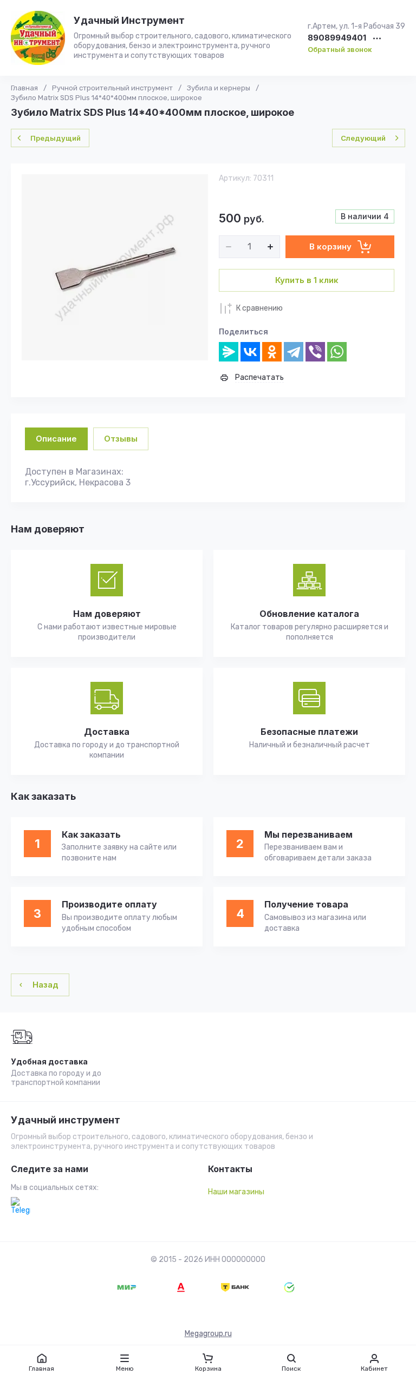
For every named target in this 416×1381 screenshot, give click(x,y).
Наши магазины (236, 1191)
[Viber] (315, 351)
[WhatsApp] (337, 351)
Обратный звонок (340, 49)
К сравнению (259, 308)
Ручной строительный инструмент (112, 88)
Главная (24, 88)
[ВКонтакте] (250, 351)
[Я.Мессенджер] (228, 351)
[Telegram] (293, 351)
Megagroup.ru (208, 1333)
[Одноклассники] (272, 351)
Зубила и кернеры (218, 88)
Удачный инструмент (65, 1120)
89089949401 (337, 38)
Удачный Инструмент (129, 20)
